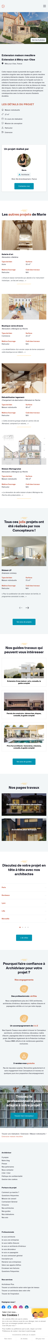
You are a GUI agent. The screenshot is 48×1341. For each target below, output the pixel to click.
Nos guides (6, 1211)
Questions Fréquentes (10, 1271)
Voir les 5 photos (38, 40)
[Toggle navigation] (43, 6)
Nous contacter (7, 1170)
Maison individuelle (37, 1134)
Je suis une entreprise (10, 1240)
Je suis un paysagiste (10, 1252)
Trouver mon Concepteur (24, 1116)
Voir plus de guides (24, 762)
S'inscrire (5, 1205)
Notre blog (6, 1160)
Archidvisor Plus (8, 1284)
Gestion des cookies (9, 1179)
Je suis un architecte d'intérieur (14, 1246)
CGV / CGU (6, 1173)
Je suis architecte (8, 1237)
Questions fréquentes (10, 1195)
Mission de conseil (9, 1199)
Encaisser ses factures (10, 1268)
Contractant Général (9, 1202)
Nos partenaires (8, 1167)
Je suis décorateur (9, 1249)
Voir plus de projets (24, 622)
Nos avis (5, 1217)
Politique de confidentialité (12, 1176)
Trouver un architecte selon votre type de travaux (20, 1287)
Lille (3, 911)
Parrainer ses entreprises (11, 1262)
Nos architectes (8, 1208)
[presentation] (21, 608)
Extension (25, 1134)
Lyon (3, 903)
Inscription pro (7, 1259)
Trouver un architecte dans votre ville (16, 1291)
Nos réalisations (8, 1214)
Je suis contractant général (12, 1256)
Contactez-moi (24, 186)
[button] (20, 927)
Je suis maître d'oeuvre (10, 1243)
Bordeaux (6, 895)
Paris (4, 887)
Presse (4, 1164)
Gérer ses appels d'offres (11, 1265)
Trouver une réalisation (10, 1134)
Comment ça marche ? (10, 1192)
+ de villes (24, 938)
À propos (5, 1157)
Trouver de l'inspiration (10, 1294)
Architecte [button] (25, 175)
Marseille (5, 919)
